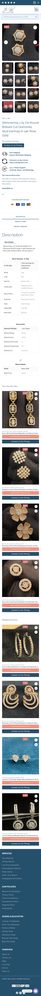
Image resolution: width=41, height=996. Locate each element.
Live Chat (6, 964)
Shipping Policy (8, 905)
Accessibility (7, 908)
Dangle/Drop (13, 431)
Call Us (5, 968)
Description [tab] (20, 216)
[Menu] (36, 9)
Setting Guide (7, 931)
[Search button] (36, 17)
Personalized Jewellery (11, 868)
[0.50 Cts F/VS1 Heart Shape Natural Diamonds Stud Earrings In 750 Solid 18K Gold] (20, 755)
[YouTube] (8, 2)
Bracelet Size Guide (10, 938)
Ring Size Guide (8, 941)
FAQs (4, 961)
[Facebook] (3, 2)
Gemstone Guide (8, 935)
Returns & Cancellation (11, 891)
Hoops (22, 665)
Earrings (25, 431)
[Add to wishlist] (2, 194)
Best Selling (5, 431)
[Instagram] (11, 2)
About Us (6, 954)
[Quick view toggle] (36, 398)
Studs (22, 487)
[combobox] (18, 17)
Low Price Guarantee (10, 865)
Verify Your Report (9, 875)
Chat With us (7, 188)
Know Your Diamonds (10, 924)
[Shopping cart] (34, 2)
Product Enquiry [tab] (20, 226)
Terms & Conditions (10, 898)
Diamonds (20, 431)
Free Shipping (7, 858)
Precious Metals (8, 928)
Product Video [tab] (20, 221)
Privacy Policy (8, 895)
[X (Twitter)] (5, 2)
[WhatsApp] (14, 2)
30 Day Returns (8, 861)
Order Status (7, 872)
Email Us (5, 971)
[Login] (38, 2)
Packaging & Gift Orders (12, 878)
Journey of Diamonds (10, 921)
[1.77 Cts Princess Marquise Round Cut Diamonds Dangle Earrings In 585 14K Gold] (20, 811)
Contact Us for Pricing (13, 145)
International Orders (10, 901)
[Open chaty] (35, 991)
